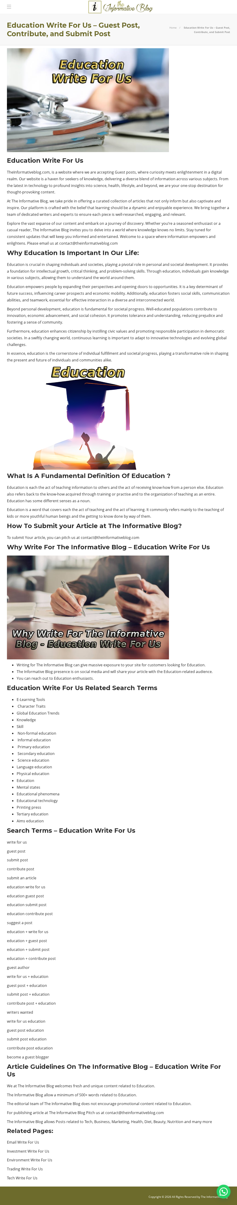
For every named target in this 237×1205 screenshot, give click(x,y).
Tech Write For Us (22, 1178)
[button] (224, 1192)
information (82, 487)
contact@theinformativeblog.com (88, 243)
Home (173, 27)
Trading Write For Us (25, 1169)
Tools (40, 699)
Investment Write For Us (28, 1151)
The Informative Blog (214, 1197)
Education (16, 264)
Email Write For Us (23, 1142)
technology (38, 185)
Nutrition (175, 1121)
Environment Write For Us (29, 1160)
